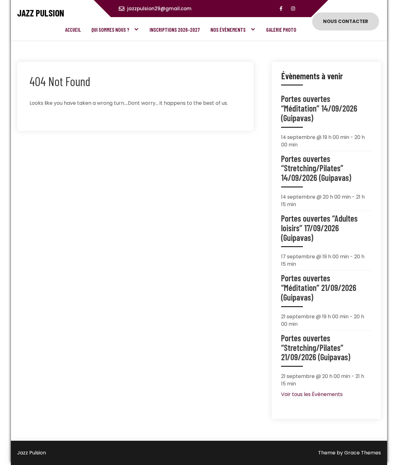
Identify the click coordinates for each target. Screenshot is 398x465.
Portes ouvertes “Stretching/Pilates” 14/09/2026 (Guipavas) (316, 168)
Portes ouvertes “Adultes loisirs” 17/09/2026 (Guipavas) (319, 228)
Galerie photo (281, 29)
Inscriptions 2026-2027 (175, 29)
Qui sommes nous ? (110, 29)
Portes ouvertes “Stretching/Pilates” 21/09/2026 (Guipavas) (315, 347)
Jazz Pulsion (40, 13)
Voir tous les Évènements (312, 394)
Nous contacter (345, 21)
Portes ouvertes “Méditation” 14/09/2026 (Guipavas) (319, 108)
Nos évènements (228, 29)
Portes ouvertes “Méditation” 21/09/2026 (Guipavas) (318, 287)
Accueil (73, 29)
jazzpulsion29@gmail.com (159, 8)
